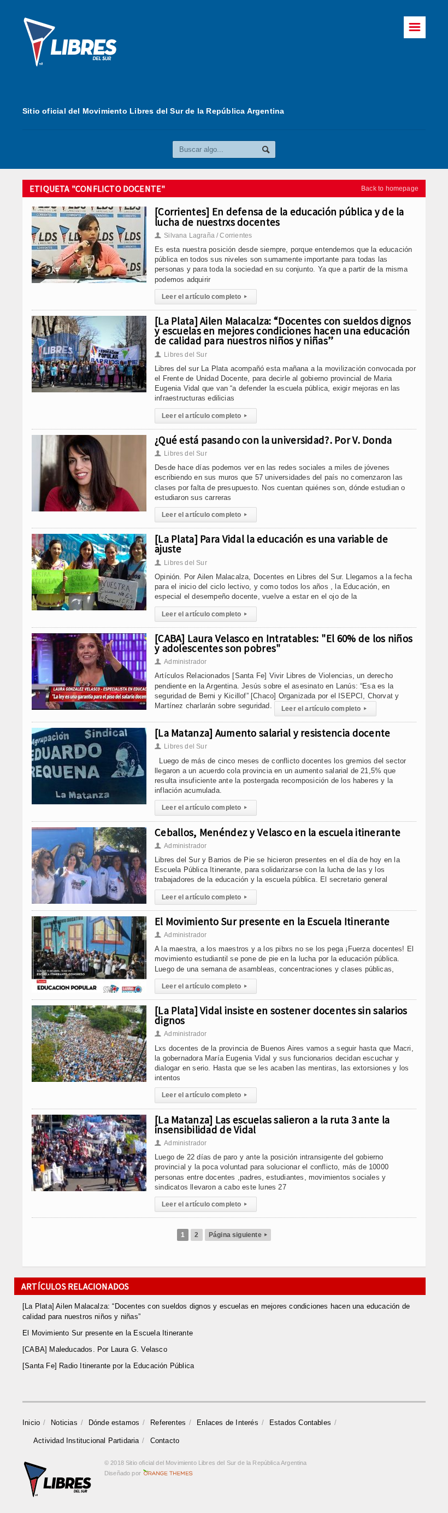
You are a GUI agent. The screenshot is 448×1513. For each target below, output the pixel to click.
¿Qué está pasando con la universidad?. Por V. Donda (273, 439)
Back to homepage (389, 188)
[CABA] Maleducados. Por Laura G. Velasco (94, 1349)
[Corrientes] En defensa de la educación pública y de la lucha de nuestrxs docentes (279, 216)
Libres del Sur (181, 354)
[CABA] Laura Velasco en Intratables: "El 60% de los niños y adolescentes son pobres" (283, 643)
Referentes (168, 1422)
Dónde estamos (114, 1422)
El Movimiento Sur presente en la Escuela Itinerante (272, 921)
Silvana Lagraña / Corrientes (203, 235)
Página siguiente (238, 1235)
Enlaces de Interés (227, 1422)
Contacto (165, 1441)
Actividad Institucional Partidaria (86, 1441)
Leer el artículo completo (204, 297)
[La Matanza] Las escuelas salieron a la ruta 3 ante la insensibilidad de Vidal (272, 1124)
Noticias (64, 1422)
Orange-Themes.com (168, 1473)
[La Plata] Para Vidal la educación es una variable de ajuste (271, 543)
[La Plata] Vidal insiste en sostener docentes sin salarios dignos (281, 1015)
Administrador (181, 662)
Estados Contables (300, 1422)
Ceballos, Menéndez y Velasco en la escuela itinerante (277, 832)
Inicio (31, 1422)
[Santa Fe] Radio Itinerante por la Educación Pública (108, 1366)
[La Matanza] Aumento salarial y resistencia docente (273, 732)
